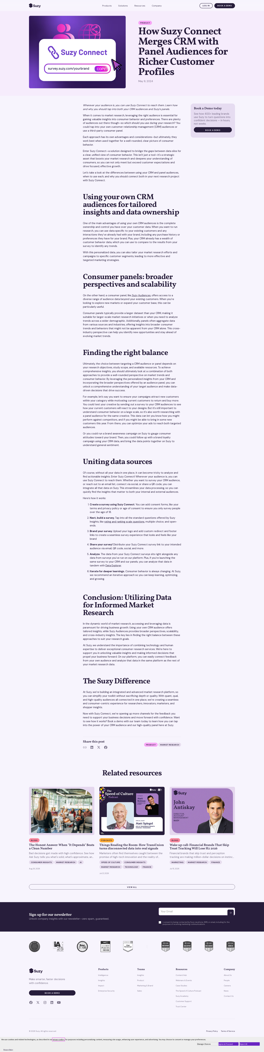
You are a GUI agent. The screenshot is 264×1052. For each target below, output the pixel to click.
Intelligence (103, 975)
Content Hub (181, 975)
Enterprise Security (106, 991)
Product (140, 980)
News (226, 991)
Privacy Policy (212, 1031)
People (227, 980)
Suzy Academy (182, 996)
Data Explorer (113, 565)
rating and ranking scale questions (124, 521)
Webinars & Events (184, 980)
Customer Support (184, 1001)
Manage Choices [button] (204, 1044)
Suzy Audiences (141, 295)
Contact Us (229, 996)
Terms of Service (228, 1031)
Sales (139, 991)
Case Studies (181, 985)
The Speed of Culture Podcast (188, 991)
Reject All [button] (243, 1044)
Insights (101, 980)
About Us (228, 975)
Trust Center (181, 1006)
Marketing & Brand (145, 985)
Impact (101, 985)
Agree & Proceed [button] (225, 1044)
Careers (227, 985)
